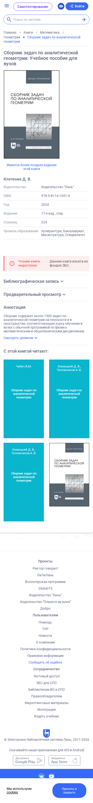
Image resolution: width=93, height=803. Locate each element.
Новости (45, 636)
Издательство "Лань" (45, 595)
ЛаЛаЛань (45, 575)
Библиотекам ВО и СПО (46, 689)
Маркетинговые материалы (46, 703)
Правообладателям (46, 696)
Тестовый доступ (46, 676)
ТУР (45, 629)
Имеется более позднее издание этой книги (32, 167)
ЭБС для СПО (46, 683)
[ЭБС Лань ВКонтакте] (41, 776)
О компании (45, 642)
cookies (12, 792)
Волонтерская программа (45, 582)
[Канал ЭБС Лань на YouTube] (51, 776)
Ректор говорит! (45, 568)
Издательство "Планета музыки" (45, 602)
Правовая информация (45, 656)
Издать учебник (46, 716)
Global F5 (45, 588)
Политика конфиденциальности (45, 649)
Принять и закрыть (69, 790)
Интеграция (46, 709)
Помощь (45, 622)
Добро (45, 608)
